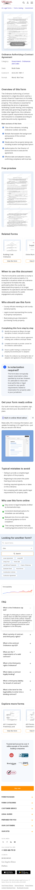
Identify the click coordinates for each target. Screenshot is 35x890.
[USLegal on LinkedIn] (10, 842)
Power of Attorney (26, 565)
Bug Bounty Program (22, 888)
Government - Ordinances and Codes (21, 62)
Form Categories (9, 803)
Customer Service (9, 808)
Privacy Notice (29, 885)
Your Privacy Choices (7, 885)
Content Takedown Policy (8, 888)
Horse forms (19, 568)
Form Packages (8, 797)
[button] (31, 2)
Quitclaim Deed (7, 568)
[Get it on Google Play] (24, 872)
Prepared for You (9, 820)
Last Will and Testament (9, 565)
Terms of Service (19, 885)
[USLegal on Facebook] (7, 842)
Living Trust (6, 561)
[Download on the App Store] (8, 872)
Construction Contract (9, 572)
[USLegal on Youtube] (14, 842)
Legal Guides (7, 814)
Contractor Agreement (9, 575)
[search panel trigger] (23, 2)
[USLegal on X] (3, 842)
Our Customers (8, 825)
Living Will (20, 558)
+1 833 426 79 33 (8, 850)
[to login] (27, 2)
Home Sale (17, 561)
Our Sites (5, 831)
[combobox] (17, 543)
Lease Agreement (8, 558)
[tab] (15, 417)
